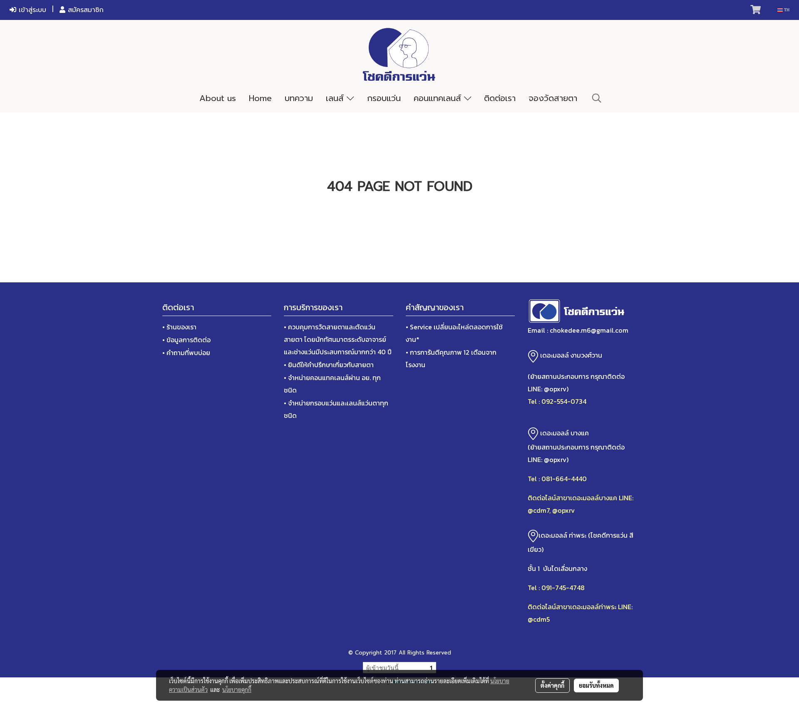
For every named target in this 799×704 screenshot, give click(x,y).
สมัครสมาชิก (84, 10)
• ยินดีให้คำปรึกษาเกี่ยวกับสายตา (329, 365)
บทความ (299, 98)
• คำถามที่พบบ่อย (186, 353)
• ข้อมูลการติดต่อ (186, 340)
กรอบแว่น (384, 98)
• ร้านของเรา (179, 327)
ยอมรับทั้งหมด (596, 685)
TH (786, 9)
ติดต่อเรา (500, 98)
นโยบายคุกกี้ (236, 689)
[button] (597, 98)
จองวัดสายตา (553, 98)
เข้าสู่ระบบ (31, 10)
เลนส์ (336, 98)
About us (217, 98)
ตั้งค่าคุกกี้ (552, 685)
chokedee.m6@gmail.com (589, 330)
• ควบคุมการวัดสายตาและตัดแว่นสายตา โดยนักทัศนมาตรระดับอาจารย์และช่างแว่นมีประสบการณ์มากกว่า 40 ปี (338, 339)
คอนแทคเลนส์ (439, 98)
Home (260, 98)
